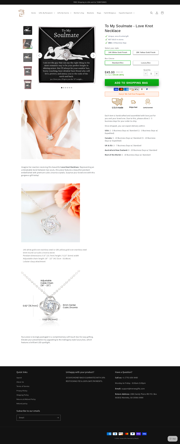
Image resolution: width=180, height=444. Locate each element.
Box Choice (109, 58)
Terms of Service (23, 386)
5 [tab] (70, 88)
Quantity (147, 70)
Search (19, 378)
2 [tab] (64, 88)
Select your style (112, 48)
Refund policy (22, 403)
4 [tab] (68, 88)
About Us (20, 382)
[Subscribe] (57, 418)
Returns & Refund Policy (26, 399)
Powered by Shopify (133, 438)
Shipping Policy (23, 395)
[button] (46, 12)
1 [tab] (62, 88)
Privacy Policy (22, 391)
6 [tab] (71, 88)
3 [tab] (66, 88)
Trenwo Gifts (123, 438)
